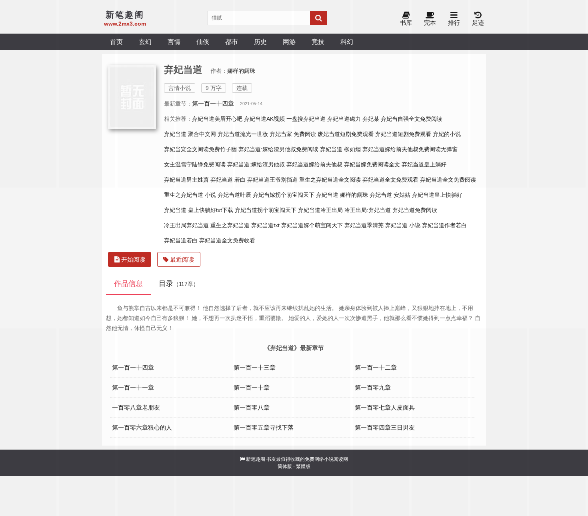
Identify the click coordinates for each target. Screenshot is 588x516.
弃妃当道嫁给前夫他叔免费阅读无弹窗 (410, 149)
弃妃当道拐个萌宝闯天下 (265, 210)
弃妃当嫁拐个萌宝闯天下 (283, 195)
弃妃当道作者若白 (444, 225)
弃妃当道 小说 (402, 225)
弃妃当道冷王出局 (320, 210)
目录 (179, 284)
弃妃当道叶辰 (234, 195)
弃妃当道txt (265, 225)
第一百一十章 (252, 387)
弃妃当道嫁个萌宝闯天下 (312, 225)
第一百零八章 (252, 407)
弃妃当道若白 (181, 240)
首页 (116, 41)
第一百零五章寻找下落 (264, 427)
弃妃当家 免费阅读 (293, 134)
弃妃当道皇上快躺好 (437, 195)
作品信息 (128, 284)
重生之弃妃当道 (230, 225)
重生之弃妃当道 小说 (190, 195)
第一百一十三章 (255, 367)
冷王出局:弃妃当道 (367, 210)
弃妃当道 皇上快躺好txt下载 (198, 210)
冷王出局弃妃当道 (186, 225)
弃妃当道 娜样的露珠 (342, 195)
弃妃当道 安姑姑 (390, 195)
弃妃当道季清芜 (364, 225)
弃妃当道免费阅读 (414, 210)
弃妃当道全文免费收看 (227, 240)
